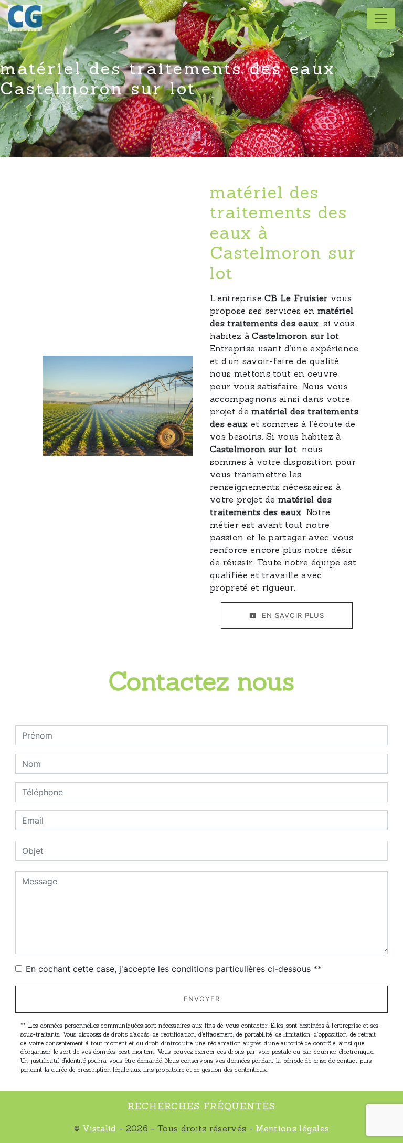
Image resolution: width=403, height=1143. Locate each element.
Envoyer (202, 999)
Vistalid (99, 1128)
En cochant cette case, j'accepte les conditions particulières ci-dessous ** (174, 969)
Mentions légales (291, 1128)
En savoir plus (291, 615)
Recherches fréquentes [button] (201, 1106)
